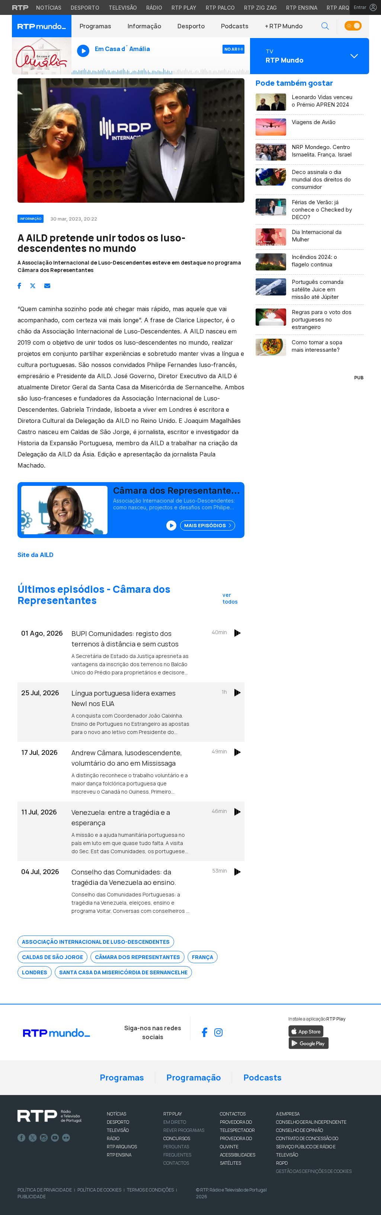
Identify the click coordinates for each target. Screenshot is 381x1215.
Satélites (230, 1163)
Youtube (55, 1138)
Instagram (44, 1138)
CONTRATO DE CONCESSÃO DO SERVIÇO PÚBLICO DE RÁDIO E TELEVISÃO (307, 1146)
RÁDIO (113, 1138)
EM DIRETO (174, 1122)
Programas (95, 26)
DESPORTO (118, 1122)
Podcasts (235, 26)
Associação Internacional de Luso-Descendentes (96, 941)
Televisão (123, 7)
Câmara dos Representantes (137, 957)
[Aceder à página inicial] (41, 26)
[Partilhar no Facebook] (19, 286)
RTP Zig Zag (260, 7)
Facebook (21, 1138)
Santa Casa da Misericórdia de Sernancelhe (123, 972)
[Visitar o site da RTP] (20, 7)
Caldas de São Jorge (52, 957)
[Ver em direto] (41, 56)
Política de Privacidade (44, 1190)
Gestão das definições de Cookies (314, 1171)
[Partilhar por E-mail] (47, 286)
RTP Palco (220, 7)
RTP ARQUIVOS (122, 1146)
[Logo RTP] (49, 1116)
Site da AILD (35, 555)
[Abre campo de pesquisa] (325, 26)
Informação (144, 26)
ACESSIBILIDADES (237, 1155)
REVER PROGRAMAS (183, 1130)
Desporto (85, 7)
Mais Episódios (205, 525)
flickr (66, 1138)
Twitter (33, 1138)
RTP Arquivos (346, 7)
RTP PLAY (172, 1114)
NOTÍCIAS (116, 1114)
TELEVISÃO (118, 1130)
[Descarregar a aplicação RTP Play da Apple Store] (306, 1030)
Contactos (176, 1163)
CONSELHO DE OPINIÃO (299, 1130)
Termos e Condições (150, 1190)
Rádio (154, 7)
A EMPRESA (288, 1114)
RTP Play (184, 7)
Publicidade (31, 1196)
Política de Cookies (99, 1190)
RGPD (282, 1163)
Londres (34, 972)
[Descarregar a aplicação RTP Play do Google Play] (308, 1042)
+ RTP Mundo (283, 26)
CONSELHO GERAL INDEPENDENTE (311, 1122)
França (202, 957)
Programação (193, 1077)
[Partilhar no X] (33, 286)
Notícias (48, 7)
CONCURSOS (176, 1138)
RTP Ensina (301, 7)
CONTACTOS (233, 1114)
